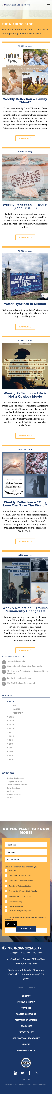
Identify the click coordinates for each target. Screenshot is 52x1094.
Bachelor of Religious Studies (20, 886)
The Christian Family (16, 661)
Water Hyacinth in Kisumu (25, 304)
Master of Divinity (15, 901)
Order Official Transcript (26, 1038)
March (16, 709)
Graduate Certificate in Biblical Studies (23, 891)
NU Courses (26, 1026)
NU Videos (26, 1008)
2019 (11, 740)
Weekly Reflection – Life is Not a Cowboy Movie (25, 395)
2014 (11, 759)
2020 (11, 736)
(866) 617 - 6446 (34, 952)
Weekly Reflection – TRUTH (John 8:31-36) (25, 206)
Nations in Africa (14, 794)
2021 (11, 732)
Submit (25, 929)
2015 (11, 755)
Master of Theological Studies (20, 896)
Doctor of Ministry (16, 906)
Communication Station (17, 785)
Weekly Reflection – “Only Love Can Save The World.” (25, 503)
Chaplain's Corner (14, 781)
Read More (24, 138)
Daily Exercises (13, 788)
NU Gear (26, 1044)
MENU (48, 4)
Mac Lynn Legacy (26, 1002)
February (17, 713)
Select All (12, 870)
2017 (11, 748)
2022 (11, 728)
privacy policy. (25, 910)
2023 (11, 724)
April (15, 705)
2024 (11, 721)
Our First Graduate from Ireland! (21, 683)
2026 (11, 701)
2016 (11, 751)
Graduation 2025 (26, 1050)
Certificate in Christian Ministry (21, 880)
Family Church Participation (19, 678)
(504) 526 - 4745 (17, 952)
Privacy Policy (26, 1032)
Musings (10, 791)
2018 (11, 744)
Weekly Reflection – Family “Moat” (25, 100)
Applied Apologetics (15, 778)
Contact (26, 996)
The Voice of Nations (26, 1020)
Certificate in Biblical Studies (19, 875)
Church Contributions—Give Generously (24, 666)
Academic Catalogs (26, 1014)
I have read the (20, 910)
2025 (11, 717)
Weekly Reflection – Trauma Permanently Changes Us (25, 609)
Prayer (9, 798)
